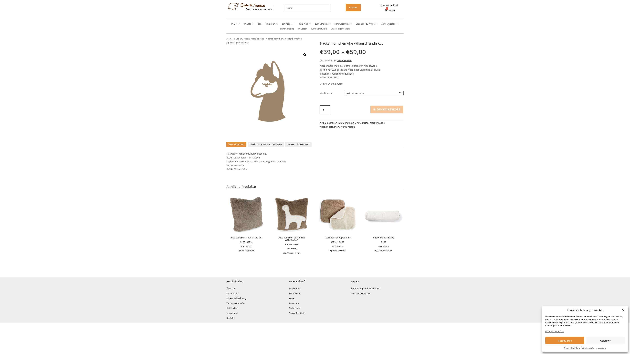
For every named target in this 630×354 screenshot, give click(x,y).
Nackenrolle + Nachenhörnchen (267, 38)
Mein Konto (294, 288)
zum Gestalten (342, 24)
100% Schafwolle (319, 29)
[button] (623, 310)
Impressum (601, 347)
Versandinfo (232, 293)
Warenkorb (294, 293)
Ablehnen (605, 340)
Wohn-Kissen (347, 126)
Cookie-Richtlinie (572, 347)
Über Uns (231, 288)
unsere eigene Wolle (340, 29)
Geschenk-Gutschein (361, 293)
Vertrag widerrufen (235, 303)
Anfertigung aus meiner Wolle (365, 288)
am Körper (287, 24)
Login (353, 7)
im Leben (270, 24)
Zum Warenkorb (389, 5)
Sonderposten (388, 24)
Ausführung (326, 93)
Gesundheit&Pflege (365, 24)
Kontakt (230, 318)
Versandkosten (344, 60)
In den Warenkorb (386, 109)
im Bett (247, 24)
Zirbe (260, 24)
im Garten (302, 29)
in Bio (234, 24)
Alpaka (247, 38)
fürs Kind (303, 24)
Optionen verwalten (554, 331)
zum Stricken (321, 24)
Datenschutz (588, 347)
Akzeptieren (565, 340)
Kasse (291, 298)
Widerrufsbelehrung (236, 298)
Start (228, 38)
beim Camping (287, 29)
